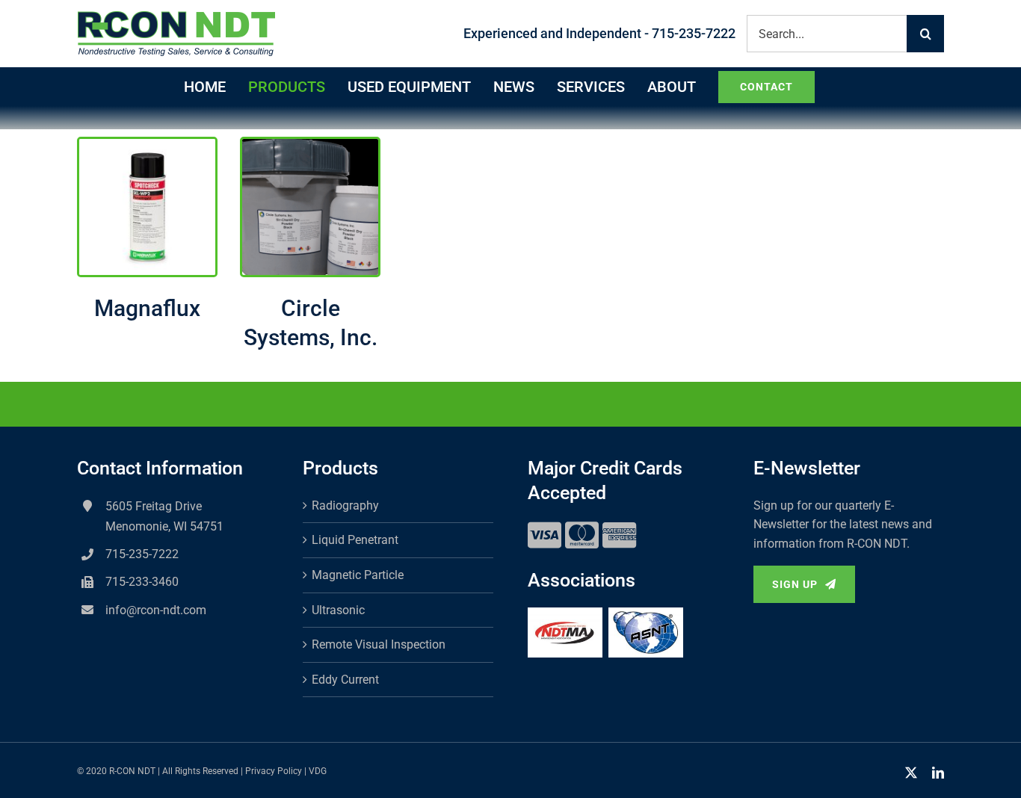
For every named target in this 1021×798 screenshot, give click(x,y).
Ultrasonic (338, 610)
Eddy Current (345, 679)
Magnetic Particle (358, 575)
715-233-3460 (142, 582)
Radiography (345, 505)
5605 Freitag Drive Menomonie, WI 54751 (164, 516)
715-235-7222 (142, 554)
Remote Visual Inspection (378, 644)
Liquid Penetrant (355, 540)
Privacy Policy (273, 771)
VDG (318, 771)
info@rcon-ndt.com (155, 610)
